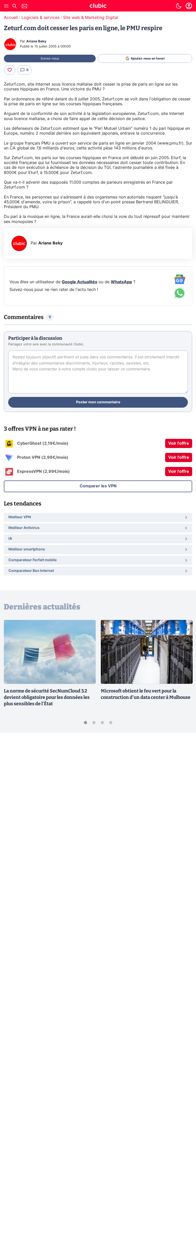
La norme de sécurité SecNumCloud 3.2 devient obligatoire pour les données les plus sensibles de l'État (47, 697)
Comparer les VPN (98, 486)
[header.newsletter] (24, 6)
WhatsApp (121, 282)
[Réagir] (9, 70)
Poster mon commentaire (98, 402)
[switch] (179, 6)
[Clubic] (98, 6)
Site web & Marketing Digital (90, 18)
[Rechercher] (14, 6)
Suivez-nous (50, 58)
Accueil (11, 18)
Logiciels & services (40, 18)
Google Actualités (79, 282)
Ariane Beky (36, 41)
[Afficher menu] (6, 5)
